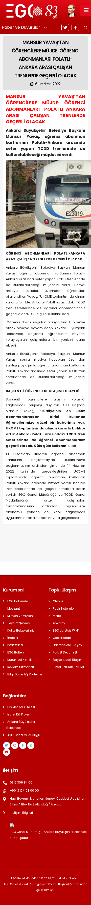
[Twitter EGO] (6, 745)
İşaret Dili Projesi (19, 714)
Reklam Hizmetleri (20, 667)
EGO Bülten (15, 652)
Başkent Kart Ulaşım (67, 660)
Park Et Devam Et (65, 652)
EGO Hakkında (17, 601)
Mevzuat (13, 609)
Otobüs (58, 601)
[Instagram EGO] (14, 745)
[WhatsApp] (85, 27)
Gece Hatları (62, 638)
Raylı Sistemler (64, 609)
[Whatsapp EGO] (30, 745)
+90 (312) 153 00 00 (24, 791)
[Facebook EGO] (22, 745)
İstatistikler (15, 645)
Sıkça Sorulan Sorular (68, 667)
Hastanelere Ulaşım (67, 645)
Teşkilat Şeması (19, 623)
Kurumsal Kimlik (19, 660)
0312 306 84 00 (21, 783)
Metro (57, 616)
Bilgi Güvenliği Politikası (24, 674)
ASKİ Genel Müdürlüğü (23, 735)
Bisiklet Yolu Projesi (21, 707)
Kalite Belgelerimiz (20, 631)
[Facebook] (75, 27)
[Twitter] (65, 27)
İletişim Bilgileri (22, 813)
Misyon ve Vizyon (20, 616)
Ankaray (59, 623)
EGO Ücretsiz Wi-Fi (66, 631)
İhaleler (12, 638)
